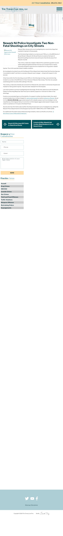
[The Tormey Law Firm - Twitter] (27, 499)
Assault (3, 183)
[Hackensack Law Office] (17, 480)
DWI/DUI (4, 189)
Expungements (6, 208)
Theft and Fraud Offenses (9, 197)
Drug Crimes (5, 186)
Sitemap (27, 505)
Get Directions (17, 472)
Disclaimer (34, 505)
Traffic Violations (7, 200)
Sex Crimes (5, 194)
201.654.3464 (56, 3)
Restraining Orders (7, 205)
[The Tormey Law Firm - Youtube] (32, 499)
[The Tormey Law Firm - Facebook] (37, 499)
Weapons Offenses (7, 202)
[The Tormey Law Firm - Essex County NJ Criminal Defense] (14, 10)
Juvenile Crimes (6, 191)
